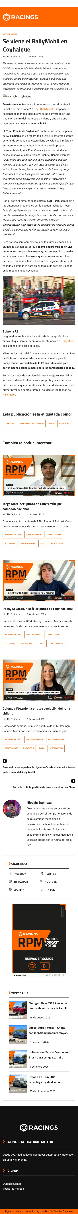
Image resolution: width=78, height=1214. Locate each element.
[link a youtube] (66, 3)
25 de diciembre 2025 (42, 1091)
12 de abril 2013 (35, 56)
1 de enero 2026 (39, 1067)
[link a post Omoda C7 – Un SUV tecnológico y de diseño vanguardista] (18, 1092)
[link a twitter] (59, 3)
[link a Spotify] (69, 3)
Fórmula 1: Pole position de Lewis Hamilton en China (44, 787)
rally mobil (64, 423)
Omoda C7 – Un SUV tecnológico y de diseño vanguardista (44, 1080)
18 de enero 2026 (40, 1018)
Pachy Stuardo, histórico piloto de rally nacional (38, 608)
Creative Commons (63, 1211)
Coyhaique (9, 423)
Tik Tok (50, 890)
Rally (51, 423)
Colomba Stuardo (34, 739)
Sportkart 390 (57, 543)
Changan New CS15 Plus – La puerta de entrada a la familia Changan (48, 1006)
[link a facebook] (55, 3)
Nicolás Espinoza (11, 56)
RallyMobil (46, 109)
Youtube (51, 882)
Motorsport (10, 34)
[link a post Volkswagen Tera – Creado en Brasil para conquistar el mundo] (18, 1067)
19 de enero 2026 (35, 719)
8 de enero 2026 (39, 1042)
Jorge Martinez (28, 543)
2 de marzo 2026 (35, 514)
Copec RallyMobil (34, 534)
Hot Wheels (10, 543)
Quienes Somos (12, 1184)
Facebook (19, 874)
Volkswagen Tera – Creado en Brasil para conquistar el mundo (48, 1055)
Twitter (50, 874)
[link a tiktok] (73, 3)
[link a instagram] (62, 3)
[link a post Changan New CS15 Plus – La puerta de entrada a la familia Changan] (18, 1018)
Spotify (18, 890)
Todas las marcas (13, 1189)
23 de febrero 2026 (36, 614)
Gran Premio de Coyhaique (32, 423)
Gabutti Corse (54, 534)
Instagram (20, 882)
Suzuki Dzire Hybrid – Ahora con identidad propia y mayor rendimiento (48, 1031)
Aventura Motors (13, 534)
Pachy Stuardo (27, 643)
